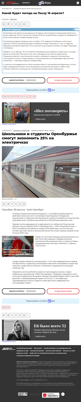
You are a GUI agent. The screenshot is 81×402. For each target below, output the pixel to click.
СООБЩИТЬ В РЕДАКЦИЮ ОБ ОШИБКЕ (27, 355)
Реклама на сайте (69, 351)
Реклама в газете (22, 353)
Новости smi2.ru (9, 124)
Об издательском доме (24, 348)
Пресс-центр (38, 348)
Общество (13, 19)
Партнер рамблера (35, 394)
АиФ (15, 199)
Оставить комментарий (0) (63, 80)
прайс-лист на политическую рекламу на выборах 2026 (48, 353)
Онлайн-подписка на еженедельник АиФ (57, 348)
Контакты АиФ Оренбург (53, 351)
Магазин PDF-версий (37, 351)
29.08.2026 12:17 (7, 130)
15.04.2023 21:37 (7, 8)
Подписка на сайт (22, 351)
